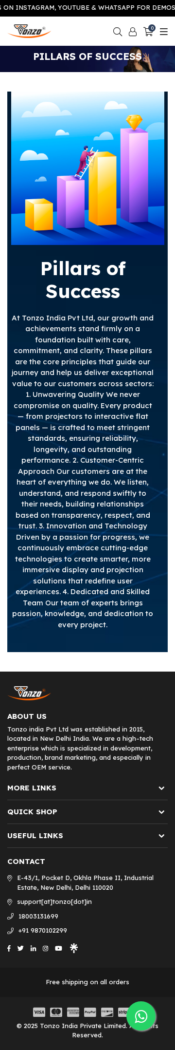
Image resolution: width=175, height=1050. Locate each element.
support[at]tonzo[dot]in (54, 901)
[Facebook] (9, 948)
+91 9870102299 (42, 930)
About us (27, 716)
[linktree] (74, 948)
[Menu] (163, 31)
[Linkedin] (33, 948)
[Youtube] (58, 948)
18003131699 (38, 916)
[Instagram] (45, 948)
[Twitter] (21, 948)
